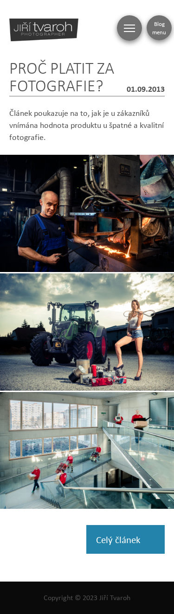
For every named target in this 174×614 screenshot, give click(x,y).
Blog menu (159, 27)
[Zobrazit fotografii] (87, 213)
